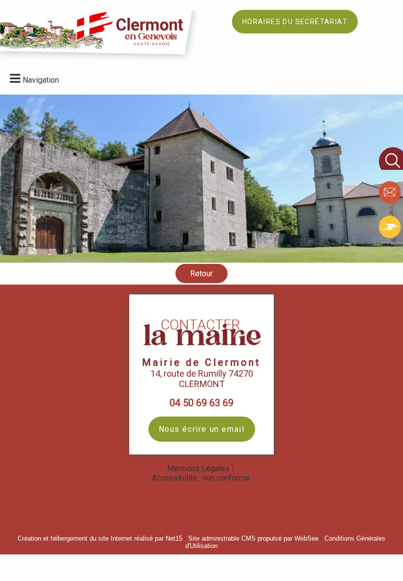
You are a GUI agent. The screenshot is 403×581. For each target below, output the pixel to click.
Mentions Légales (198, 468)
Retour (201, 273)
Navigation (41, 80)
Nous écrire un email (202, 429)
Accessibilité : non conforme (201, 478)
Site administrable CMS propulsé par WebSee (253, 538)
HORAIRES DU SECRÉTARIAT (294, 22)
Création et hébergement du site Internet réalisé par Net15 (100, 538)
